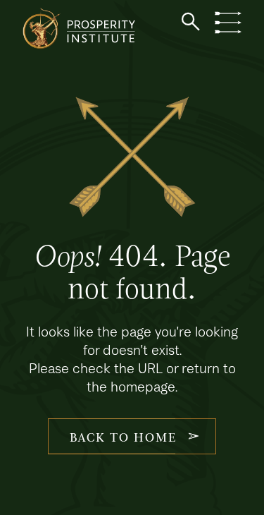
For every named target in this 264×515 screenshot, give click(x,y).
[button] (190, 22)
